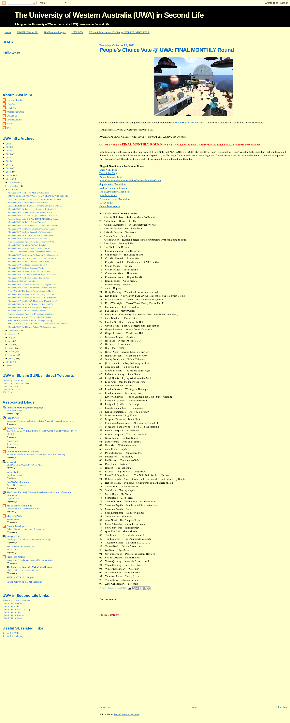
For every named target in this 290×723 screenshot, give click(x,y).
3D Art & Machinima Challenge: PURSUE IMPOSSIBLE (119, 32)
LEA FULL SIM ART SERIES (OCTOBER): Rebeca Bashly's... (35, 199)
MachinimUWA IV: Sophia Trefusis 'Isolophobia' (28, 277)
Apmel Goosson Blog (111, 177)
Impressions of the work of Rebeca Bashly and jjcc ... (31, 317)
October (12, 189)
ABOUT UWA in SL (27, 32)
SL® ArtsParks (14, 515)
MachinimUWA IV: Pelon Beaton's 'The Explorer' (29, 261)
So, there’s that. (14, 444)
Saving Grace (13, 518)
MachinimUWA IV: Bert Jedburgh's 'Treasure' (27, 310)
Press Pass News (15, 428)
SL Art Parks (106, 202)
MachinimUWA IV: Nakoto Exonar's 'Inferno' (27, 264)
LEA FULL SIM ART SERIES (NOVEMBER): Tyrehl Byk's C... (35, 205)
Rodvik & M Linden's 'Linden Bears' (23, 281)
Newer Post (105, 707)
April (11, 347)
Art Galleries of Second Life (20, 546)
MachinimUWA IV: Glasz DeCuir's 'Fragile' (27, 245)
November (13, 185)
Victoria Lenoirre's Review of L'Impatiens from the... (31, 313)
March (11, 351)
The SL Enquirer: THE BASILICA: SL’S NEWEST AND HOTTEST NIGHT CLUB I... (42, 432)
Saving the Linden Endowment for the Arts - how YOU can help (36, 454)
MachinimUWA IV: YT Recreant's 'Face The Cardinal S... (33, 258)
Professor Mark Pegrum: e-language (25, 407)
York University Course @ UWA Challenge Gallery (30, 320)
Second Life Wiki (11, 633)
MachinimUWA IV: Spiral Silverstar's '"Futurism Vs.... (31, 304)
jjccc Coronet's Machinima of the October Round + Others (130, 180)
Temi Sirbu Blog (108, 173)
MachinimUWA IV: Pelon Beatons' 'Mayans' (27, 222)
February (12, 354)
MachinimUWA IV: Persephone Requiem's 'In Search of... (33, 209)
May (10, 344)
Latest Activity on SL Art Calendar (24, 581)
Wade (9, 123)
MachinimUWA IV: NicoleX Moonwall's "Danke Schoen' (32, 300)
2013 (8, 171)
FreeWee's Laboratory (18, 482)
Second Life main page (13, 636)
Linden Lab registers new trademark (23, 569)
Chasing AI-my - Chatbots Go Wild (23, 508)
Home (8, 32)
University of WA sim (13, 380)
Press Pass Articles (16, 556)
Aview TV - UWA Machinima (16, 600)
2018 (8, 154)
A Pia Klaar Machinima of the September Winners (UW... (33, 251)
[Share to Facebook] (145, 588)
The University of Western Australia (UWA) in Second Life (109, 15)
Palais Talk (11, 549)
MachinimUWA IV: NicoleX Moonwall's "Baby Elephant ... (33, 297)
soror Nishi (12, 472)
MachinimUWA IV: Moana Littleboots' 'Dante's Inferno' (31, 228)
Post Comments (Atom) (126, 714)
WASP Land (8, 392)
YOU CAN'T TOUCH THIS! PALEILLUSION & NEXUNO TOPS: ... (38, 323)
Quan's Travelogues (17, 526)
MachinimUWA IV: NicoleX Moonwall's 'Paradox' (29, 271)
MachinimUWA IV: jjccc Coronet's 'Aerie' (26, 268)
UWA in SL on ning (12, 612)
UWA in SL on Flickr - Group (16, 609)
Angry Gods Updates (16, 484)
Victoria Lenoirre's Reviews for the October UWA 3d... (32, 241)
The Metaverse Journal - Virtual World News (29, 567)
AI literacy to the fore (16, 410)
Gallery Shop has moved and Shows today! (26, 529)
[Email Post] (129, 587)
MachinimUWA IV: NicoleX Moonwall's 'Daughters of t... (33, 284)
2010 (8, 361)
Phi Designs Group (15, 111)
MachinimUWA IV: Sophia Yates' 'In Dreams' (27, 238)
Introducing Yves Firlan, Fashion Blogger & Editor (30, 559)
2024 (8, 143)
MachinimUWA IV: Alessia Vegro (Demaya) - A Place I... (33, 215)
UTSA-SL (12, 461)
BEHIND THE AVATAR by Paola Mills (24, 464)
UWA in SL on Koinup (13, 615)
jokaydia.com (13, 536)
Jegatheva (11, 107)
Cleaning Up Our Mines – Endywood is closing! (29, 539)
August (12, 333)
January (12, 358)
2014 (8, 168)
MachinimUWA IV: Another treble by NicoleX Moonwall (32, 274)
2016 (8, 161)
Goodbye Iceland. (15, 474)
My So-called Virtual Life (19, 505)
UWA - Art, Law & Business (16, 383)
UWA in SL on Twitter (13, 618)
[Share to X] (141, 588)
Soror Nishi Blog (108, 169)
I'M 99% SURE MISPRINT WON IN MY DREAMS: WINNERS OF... (38, 195)
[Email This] (134, 588)
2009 (8, 365)
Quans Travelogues (109, 206)
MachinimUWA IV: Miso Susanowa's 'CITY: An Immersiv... (33, 225)
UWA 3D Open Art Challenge (189, 122)
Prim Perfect (13, 417)
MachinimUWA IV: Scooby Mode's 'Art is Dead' (28, 192)
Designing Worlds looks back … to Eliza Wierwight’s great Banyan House (40, 420)
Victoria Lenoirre (14, 119)
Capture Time (13, 498)
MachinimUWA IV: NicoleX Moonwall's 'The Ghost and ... (33, 287)
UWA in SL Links (11, 606)
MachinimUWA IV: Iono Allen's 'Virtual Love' (28, 202)
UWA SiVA (77, 32)
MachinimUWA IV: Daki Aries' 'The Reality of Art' (30, 212)
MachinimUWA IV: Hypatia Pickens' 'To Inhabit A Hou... (32, 327)
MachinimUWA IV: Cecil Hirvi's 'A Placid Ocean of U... (32, 235)
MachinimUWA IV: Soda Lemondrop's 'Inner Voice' (30, 232)
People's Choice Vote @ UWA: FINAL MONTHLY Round (33, 219)
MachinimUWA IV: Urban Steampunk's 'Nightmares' (30, 307)
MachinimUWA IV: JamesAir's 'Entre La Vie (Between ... (33, 255)
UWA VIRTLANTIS (12, 386)
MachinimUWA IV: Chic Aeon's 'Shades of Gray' (29, 248)
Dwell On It (12, 441)
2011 (8, 178)
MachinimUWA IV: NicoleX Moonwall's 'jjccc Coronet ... (33, 294)
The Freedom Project (55, 32)
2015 (8, 164)
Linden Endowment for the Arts (23, 451)
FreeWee (11, 103)
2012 (8, 175)
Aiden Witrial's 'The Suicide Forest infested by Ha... (30, 291)
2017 (8, 157)
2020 (8, 146)
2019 (8, 150)
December (13, 182)
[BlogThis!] (137, 588)
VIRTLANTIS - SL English (20, 577)
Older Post (281, 707)
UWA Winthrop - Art (12, 389)
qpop (9, 127)
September (13, 330)
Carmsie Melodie (14, 99)
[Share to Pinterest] (149, 588)
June (10, 340)
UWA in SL (12, 115)
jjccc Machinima (108, 195)
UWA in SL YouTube (12, 603)
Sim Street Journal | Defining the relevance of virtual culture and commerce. (39, 494)
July (10, 337)
